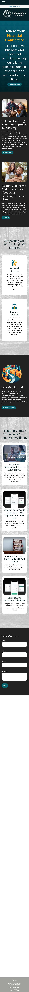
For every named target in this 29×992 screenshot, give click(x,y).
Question (5, 671)
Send (4, 685)
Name (4, 641)
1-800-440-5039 (16, 983)
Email (3, 651)
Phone (4, 661)
